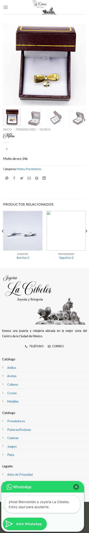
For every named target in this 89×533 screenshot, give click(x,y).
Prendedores (26, 129)
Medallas (13, 401)
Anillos (11, 367)
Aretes (12, 376)
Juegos (12, 446)
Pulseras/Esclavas (19, 429)
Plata (10, 455)
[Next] (79, 64)
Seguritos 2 (66, 257)
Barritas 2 (23, 257)
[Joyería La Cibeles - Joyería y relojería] (44, 7)
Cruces (12, 393)
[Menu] (5, 7)
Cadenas (13, 438)
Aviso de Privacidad (20, 474)
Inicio (7, 129)
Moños (45, 129)
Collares (12, 384)
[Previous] (10, 64)
